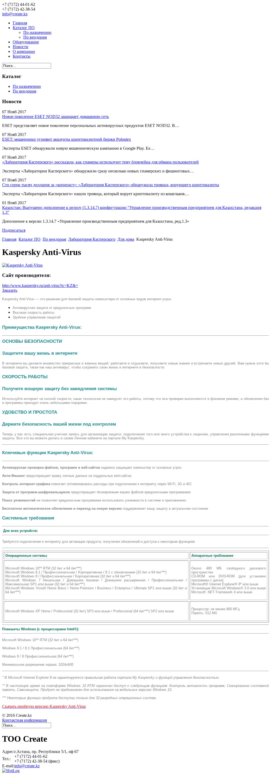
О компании (24, 51)
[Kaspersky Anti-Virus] (22, 265)
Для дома (126, 239)
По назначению (37, 32)
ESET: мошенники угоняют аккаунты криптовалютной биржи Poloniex (66, 139)
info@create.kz (15, 14)
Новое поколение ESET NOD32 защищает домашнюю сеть (55, 116)
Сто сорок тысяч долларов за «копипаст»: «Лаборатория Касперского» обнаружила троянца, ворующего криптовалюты (110, 185)
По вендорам (35, 37)
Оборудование (26, 42)
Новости (20, 46)
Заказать (9, 290)
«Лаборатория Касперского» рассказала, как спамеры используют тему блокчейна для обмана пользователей (100, 162)
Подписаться (13, 230)
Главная (20, 23)
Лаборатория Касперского (91, 239)
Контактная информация (24, 720)
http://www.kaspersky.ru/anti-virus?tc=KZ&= (40, 285)
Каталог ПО (24, 27)
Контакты (21, 56)
